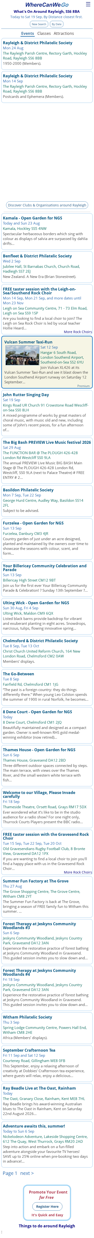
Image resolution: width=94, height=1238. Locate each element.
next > (27, 1173)
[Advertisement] (47, 151)
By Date (56, 24)
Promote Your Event (48, 1194)
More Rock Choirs (78, 331)
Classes (44, 33)
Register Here (47, 1206)
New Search (39, 24)
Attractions (64, 33)
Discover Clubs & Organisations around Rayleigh (47, 205)
